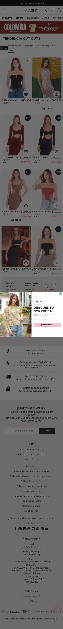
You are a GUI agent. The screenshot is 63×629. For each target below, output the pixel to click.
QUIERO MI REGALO (47, 325)
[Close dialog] (60, 293)
